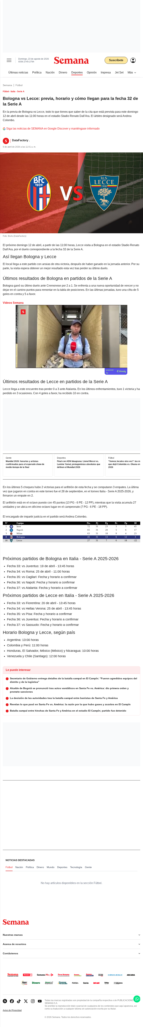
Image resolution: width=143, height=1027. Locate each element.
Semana (7, 85)
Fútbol (19, 85)
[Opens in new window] (12, 1001)
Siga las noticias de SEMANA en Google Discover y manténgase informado (53, 128)
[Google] (5, 1001)
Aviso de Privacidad (16, 1010)
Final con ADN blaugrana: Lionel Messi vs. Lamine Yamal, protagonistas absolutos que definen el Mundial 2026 (78, 464)
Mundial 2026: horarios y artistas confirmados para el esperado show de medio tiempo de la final (25, 464)
